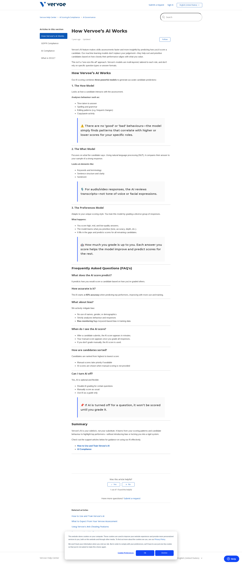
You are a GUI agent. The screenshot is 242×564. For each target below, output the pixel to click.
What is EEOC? (48, 58)
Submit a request (156, 5)
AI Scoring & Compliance (70, 17)
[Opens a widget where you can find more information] (231, 559)
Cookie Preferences (126, 553)
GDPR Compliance (50, 43)
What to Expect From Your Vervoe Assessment (94, 521)
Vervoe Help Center (48, 17)
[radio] (113, 484)
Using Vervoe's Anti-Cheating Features (90, 526)
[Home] (53, 6)
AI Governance (89, 17)
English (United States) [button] (188, 5)
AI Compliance (48, 50)
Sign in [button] (170, 5)
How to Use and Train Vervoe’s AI (93, 446)
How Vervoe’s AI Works (52, 36)
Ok (145, 553)
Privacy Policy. (160, 539)
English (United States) (188, 558)
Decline (164, 553)
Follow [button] (164, 39)
